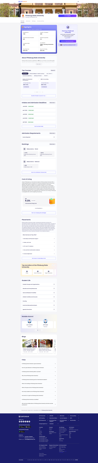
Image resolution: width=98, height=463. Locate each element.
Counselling (61, 440)
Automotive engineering (27, 75)
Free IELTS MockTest (62, 428)
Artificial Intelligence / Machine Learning (37, 73)
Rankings (34, 21)
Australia (40, 432)
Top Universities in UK (42, 438)
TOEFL (70, 433)
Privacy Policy (41, 453)
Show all (52, 70)
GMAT (70, 437)
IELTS (60, 439)
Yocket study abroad (52, 432)
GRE (69, 436)
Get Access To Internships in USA (39, 258)
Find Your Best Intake (38, 126)
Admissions (28, 21)
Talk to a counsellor (62, 431)
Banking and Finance (38, 75)
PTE (69, 435)
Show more (52, 102)
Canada (40, 431)
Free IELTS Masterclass (63, 429)
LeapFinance (71, 428)
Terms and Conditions (42, 454)
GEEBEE (50, 433)
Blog (60, 433)
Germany (40, 434)
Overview (22, 21)
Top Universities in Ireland (43, 441)
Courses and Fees (40, 21)
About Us (50, 428)
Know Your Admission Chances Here (38, 172)
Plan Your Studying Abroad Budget (39, 212)
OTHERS (76, 459)
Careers (50, 429)
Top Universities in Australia (43, 440)
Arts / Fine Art (49, 73)
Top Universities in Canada (43, 439)
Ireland (40, 433)
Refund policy (41, 455)
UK (39, 429)
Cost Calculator (61, 432)
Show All (45, 75)
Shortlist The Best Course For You (38, 95)
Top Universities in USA (43, 437)
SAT (69, 434)
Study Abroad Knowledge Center (63, 435)
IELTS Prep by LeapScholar (73, 429)
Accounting (25, 73)
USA (40, 428)
